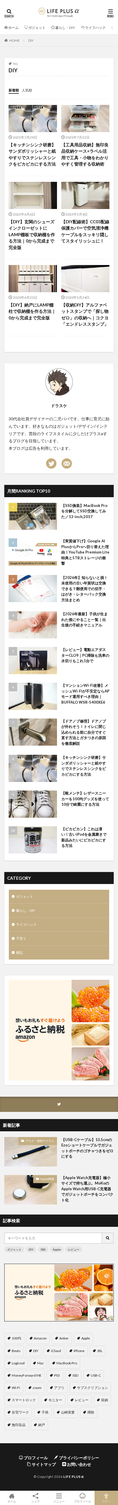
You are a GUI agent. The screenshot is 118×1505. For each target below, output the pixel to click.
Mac (40, 1363)
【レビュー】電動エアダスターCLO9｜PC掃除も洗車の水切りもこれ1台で (85, 655)
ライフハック (26, 924)
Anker (64, 1338)
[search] (108, 1238)
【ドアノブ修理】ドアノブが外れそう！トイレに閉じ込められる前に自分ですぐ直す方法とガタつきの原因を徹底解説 (83, 732)
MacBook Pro (66, 1363)
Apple (57, 1249)
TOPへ (106, 1501)
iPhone (79, 1351)
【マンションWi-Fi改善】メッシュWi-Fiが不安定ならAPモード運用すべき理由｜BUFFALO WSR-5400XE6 (85, 693)
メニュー (59, 1501)
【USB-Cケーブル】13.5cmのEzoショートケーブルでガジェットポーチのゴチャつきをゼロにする (87, 1148)
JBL (100, 1351)
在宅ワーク (20, 1412)
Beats (16, 1351)
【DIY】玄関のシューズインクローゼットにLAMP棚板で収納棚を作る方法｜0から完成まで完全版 (32, 234)
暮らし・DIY (25, 910)
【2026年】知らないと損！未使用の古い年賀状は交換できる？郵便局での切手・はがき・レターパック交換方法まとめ (84, 588)
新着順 (14, 90)
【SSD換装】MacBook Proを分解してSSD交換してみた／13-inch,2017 (84, 511)
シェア (35, 1501)
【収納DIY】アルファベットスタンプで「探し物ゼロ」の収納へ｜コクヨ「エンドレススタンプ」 (85, 314)
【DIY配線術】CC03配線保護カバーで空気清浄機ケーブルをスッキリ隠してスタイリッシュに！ (85, 231)
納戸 (41, 1425)
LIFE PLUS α (73, 1476)
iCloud (56, 1351)
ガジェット (24, 896)
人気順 (27, 90)
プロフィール (82, 1501)
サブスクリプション (92, 1387)
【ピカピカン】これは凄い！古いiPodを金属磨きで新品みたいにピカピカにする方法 (84, 837)
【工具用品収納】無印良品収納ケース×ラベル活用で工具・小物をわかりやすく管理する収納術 (85, 154)
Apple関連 (47, 1178)
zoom (37, 1387)
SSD (43, 1249)
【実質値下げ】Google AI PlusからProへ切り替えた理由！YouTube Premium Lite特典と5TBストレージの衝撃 (85, 552)
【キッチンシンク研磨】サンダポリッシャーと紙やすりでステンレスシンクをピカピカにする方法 (32, 154)
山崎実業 (68, 1412)
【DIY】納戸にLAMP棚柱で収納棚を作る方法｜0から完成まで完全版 (32, 311)
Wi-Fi (16, 1387)
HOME (14, 40)
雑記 (19, 952)
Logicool (18, 1363)
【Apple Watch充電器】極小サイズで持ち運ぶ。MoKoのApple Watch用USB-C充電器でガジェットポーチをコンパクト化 (87, 1188)
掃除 (90, 1412)
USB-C (96, 1375)
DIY (31, 40)
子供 (45, 1412)
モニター (55, 1400)
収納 (104, 1400)
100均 (16, 1338)
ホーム (11, 1501)
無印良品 (18, 1425)
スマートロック (24, 1400)
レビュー (73, 1249)
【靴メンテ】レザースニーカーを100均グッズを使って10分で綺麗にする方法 (85, 799)
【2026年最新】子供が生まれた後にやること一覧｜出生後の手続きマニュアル (84, 619)
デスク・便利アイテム (39, 1140)
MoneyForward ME (27, 1375)
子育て (21, 938)
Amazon (40, 1338)
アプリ (59, 1387)
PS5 (57, 1375)
